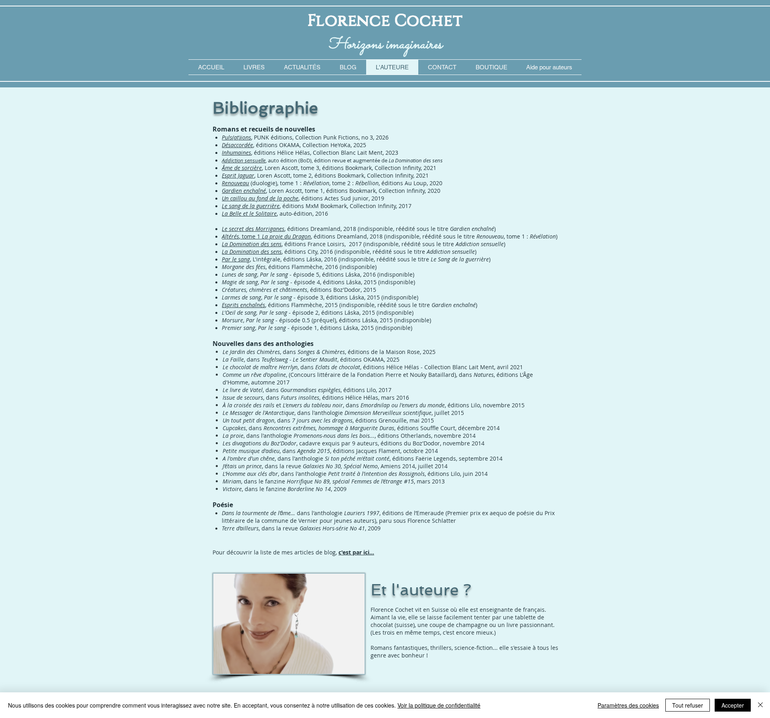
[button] (549, 67)
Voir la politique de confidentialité (438, 705)
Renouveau (235, 183)
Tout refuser (687, 705)
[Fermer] (760, 705)
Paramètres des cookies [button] (628, 705)
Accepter (732, 705)
